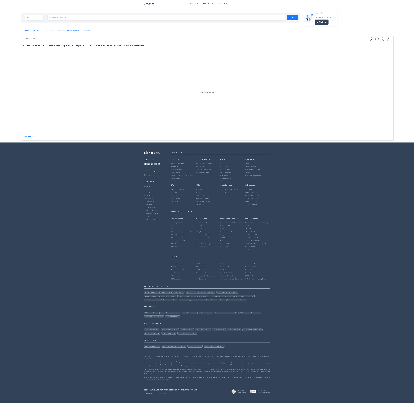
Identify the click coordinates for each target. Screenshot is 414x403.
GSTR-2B (174, 244)
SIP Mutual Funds (226, 232)
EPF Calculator (250, 276)
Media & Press (149, 195)
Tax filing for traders (227, 192)
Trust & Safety (149, 216)
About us (147, 186)
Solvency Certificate (252, 240)
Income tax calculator (178, 264)
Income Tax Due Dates (203, 247)
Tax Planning (175, 166)
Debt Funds (224, 238)
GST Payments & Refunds (180, 238)
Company (221, 3)
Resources (207, 3)
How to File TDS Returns (204, 235)
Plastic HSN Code (251, 198)
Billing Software (201, 195)
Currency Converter (227, 276)
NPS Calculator (200, 279)
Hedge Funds (225, 235)
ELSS (222, 229)
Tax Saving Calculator (253, 267)
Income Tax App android (204, 163)
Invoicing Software (202, 198)
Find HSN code (250, 264)
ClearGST (248, 163)
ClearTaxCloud (176, 198)
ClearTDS (248, 172)
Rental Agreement (252, 246)
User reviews (148, 198)
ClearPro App (175, 201)
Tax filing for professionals (229, 189)
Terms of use (161, 393)
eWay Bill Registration (253, 175)
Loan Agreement (251, 234)
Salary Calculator (251, 273)
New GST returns (226, 172)
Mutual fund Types (226, 226)
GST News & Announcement (181, 232)
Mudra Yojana (250, 228)
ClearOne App (200, 204)
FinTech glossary (150, 207)
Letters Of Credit (251, 249)
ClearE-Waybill (250, 166)
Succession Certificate (253, 237)
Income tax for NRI (202, 172)
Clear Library (148, 204)
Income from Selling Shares (205, 244)
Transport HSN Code (252, 195)
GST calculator (176, 279)
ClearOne (198, 192)
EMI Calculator (176, 267)
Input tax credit (225, 178)
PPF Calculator (200, 264)
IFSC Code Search (202, 270)
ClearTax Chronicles (151, 210)
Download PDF (29, 137)
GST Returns (175, 226)
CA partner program (178, 189)
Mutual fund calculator (179, 270)
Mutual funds (175, 178)
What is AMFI (224, 244)
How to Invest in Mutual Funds (231, 223)
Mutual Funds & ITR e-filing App (182, 175)
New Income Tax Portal (203, 238)
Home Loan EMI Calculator (204, 276)
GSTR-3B (174, 247)
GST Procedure (176, 229)
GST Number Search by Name (256, 279)
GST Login (224, 166)
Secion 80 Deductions (203, 169)
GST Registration (177, 223)
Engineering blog (150, 201)
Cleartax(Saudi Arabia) (152, 219)
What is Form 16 (201, 229)
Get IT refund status (252, 270)
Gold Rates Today (226, 273)
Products (193, 3)
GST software (225, 169)
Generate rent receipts (203, 273)
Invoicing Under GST (178, 241)
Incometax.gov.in (201, 241)
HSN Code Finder (251, 189)
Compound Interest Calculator (231, 279)
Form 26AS (199, 226)
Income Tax (199, 166)
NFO (221, 241)
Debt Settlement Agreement (255, 243)
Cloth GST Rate (251, 201)
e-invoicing (224, 175)
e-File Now (321, 22)
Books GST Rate (251, 204)
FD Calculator (225, 270)
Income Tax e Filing (177, 163)
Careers (147, 192)
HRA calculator (225, 264)
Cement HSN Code (252, 192)
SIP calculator (175, 276)
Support (147, 175)
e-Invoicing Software (252, 169)
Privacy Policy (148, 393)
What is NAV (224, 247)
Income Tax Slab (201, 223)
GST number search (202, 267)
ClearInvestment (177, 169)
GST (221, 163)
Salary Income (200, 232)
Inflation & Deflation (252, 231)
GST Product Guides (151, 213)
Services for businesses (203, 201)
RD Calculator (225, 267)
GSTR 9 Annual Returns (179, 235)
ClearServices (175, 172)
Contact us (148, 189)
